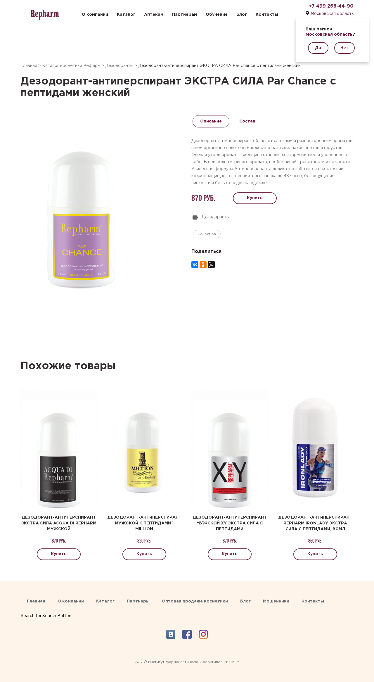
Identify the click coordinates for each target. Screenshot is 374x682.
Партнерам (184, 14)
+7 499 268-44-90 (331, 6)
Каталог (126, 14)
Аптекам (153, 14)
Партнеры (138, 601)
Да (318, 48)
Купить (255, 198)
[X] (211, 264)
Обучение (217, 14)
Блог (241, 14)
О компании (95, 14)
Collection (207, 234)
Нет (344, 48)
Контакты (267, 14)
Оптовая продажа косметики (195, 601)
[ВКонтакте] (194, 264)
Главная (28, 66)
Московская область (332, 13)
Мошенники (276, 601)
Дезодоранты (119, 66)
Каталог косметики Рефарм (71, 66)
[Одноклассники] (203, 264)
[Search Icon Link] (46, 610)
